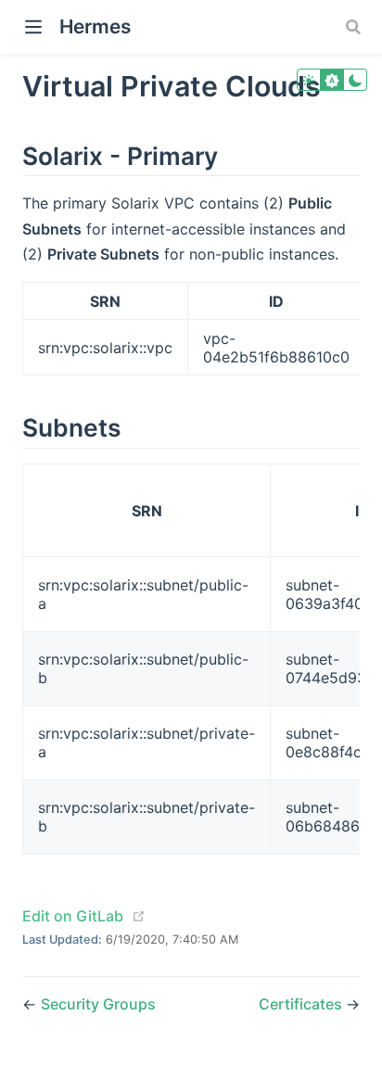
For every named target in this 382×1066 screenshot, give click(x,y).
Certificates (302, 1004)
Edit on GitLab (72, 916)
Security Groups (98, 1004)
